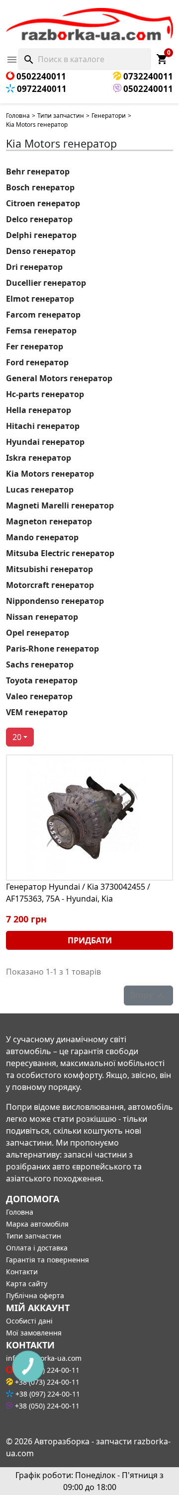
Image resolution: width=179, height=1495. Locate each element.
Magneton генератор (49, 521)
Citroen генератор (43, 203)
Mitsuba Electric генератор (60, 553)
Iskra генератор (38, 457)
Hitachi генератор (43, 425)
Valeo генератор (39, 696)
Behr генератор (38, 171)
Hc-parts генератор (45, 394)
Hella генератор (38, 410)
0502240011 (40, 76)
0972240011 (41, 88)
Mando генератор (42, 537)
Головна (18, 115)
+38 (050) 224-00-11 (46, 1406)
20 (16, 737)
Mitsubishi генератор (49, 569)
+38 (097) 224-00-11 (46, 1394)
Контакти (22, 1271)
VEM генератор (37, 712)
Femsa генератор (41, 330)
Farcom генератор (43, 314)
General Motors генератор (59, 378)
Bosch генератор (40, 187)
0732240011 (147, 76)
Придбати (90, 940)
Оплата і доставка (37, 1247)
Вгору (148, 996)
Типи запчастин (60, 115)
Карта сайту (26, 1283)
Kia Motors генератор (50, 473)
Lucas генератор (40, 489)
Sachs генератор (40, 664)
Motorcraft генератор (50, 585)
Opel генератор (37, 632)
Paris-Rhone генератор (52, 648)
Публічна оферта (35, 1295)
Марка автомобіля (37, 1224)
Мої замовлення (34, 1332)
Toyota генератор (42, 680)
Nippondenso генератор (55, 600)
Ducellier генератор (46, 282)
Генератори (108, 115)
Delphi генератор (41, 235)
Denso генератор (41, 251)
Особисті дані (29, 1321)
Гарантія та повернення (47, 1259)
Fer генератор (34, 346)
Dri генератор (34, 266)
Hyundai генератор (45, 441)
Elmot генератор (40, 298)
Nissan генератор (42, 616)
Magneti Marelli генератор (60, 505)
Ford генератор (37, 362)
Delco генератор (39, 219)
